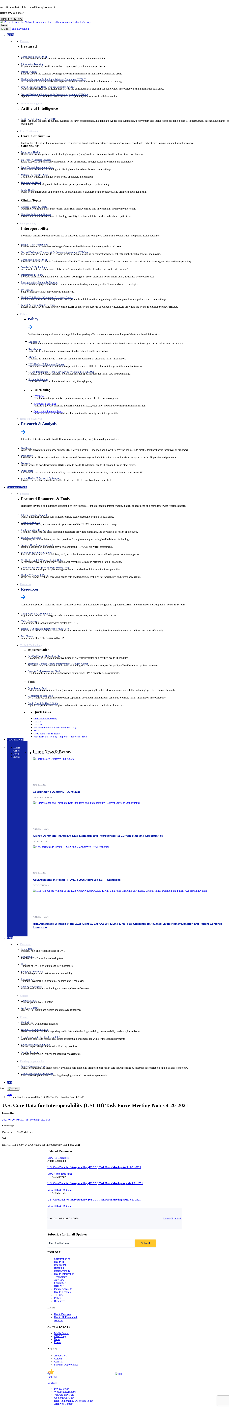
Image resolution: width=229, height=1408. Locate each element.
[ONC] (81, 1374)
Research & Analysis (38, 424)
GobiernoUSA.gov (64, 1397)
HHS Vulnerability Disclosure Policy (73, 1400)
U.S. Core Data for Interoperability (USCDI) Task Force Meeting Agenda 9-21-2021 (95, 1183)
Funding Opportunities (66, 1364)
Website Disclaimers (65, 1391)
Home (9, 1094)
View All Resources (58, 1157)
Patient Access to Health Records (63, 1290)
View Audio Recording (59, 1173)
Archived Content (63, 1403)
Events (57, 1342)
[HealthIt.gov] (45, 22)
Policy (33, 319)
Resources (29, 589)
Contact (58, 1361)
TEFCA (58, 1295)
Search (3, 1088)
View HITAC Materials (59, 1190)
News (57, 1339)
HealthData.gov (62, 1314)
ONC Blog (60, 1336)
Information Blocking (60, 1266)
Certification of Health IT (62, 1260)
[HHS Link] (119, 1374)
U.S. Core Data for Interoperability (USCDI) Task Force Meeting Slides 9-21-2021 (94, 1199)
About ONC (60, 1355)
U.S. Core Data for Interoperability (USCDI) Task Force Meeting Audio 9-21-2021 (94, 1167)
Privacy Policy (62, 1388)
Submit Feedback (172, 1218)
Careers (58, 1358)
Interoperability (62, 1270)
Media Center (61, 1333)
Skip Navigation (20, 28)
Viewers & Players (64, 1394)
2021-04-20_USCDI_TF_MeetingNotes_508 (26, 1119)
